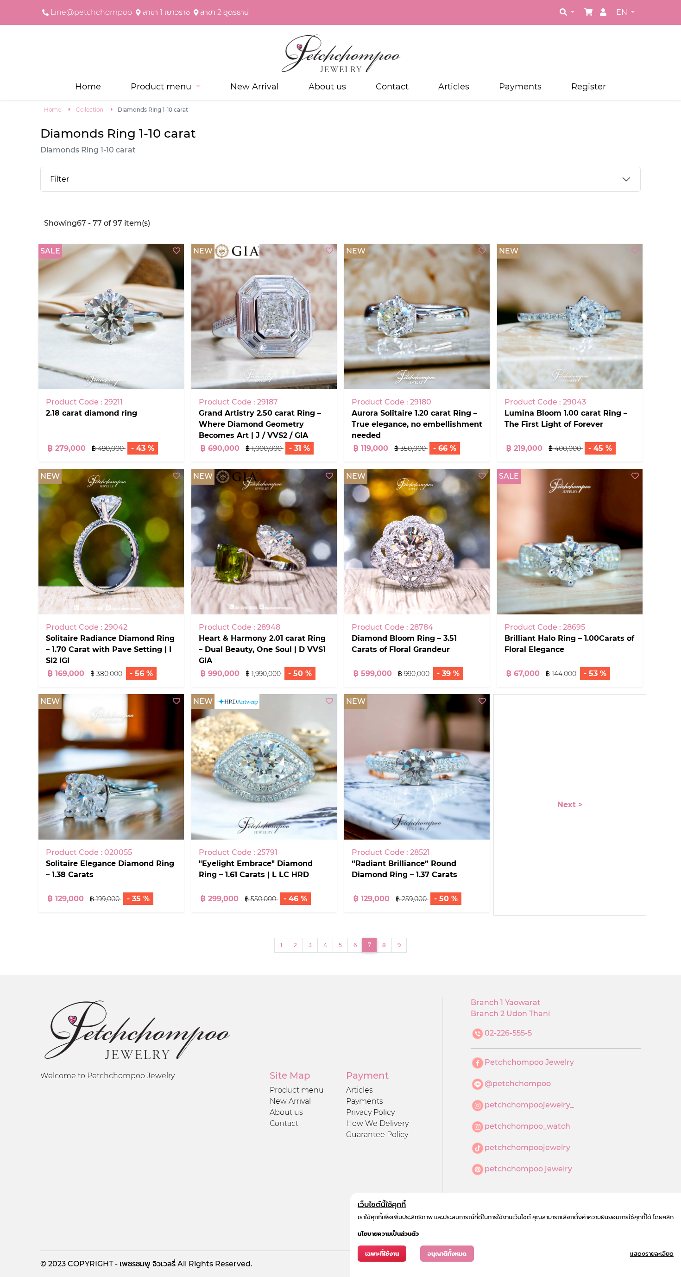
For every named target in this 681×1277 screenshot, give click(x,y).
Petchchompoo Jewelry (529, 1062)
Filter (59, 179)
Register (588, 86)
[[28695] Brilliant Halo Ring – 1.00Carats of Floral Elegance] (570, 541)
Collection (89, 109)
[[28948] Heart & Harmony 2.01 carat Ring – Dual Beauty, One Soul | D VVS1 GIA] (264, 541)
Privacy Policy (370, 1112)
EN (622, 12)
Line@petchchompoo (91, 12)
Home (88, 86)
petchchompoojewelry (527, 1147)
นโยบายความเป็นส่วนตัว (388, 1233)
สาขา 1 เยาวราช (166, 12)
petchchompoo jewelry (528, 1168)
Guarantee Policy (377, 1134)
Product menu (297, 1090)
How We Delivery (377, 1123)
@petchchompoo (518, 1083)
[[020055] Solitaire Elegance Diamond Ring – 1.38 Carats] (111, 767)
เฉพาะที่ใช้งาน (382, 1253)
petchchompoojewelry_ (529, 1104)
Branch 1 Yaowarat (506, 1002)
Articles (453, 86)
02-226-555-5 (508, 1033)
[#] (588, 12)
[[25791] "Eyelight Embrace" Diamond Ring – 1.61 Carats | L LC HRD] (264, 767)
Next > (570, 804)
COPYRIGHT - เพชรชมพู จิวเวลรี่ (122, 1263)
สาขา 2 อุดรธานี (224, 12)
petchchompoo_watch (527, 1126)
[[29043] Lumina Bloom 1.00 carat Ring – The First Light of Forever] (570, 316)
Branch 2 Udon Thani (510, 1013)
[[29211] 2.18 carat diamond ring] (111, 316)
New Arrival (254, 86)
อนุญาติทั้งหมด (447, 1253)
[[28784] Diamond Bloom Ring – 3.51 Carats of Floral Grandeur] (417, 541)
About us (327, 86)
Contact (392, 86)
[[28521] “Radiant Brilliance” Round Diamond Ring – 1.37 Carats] (417, 767)
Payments (520, 86)
